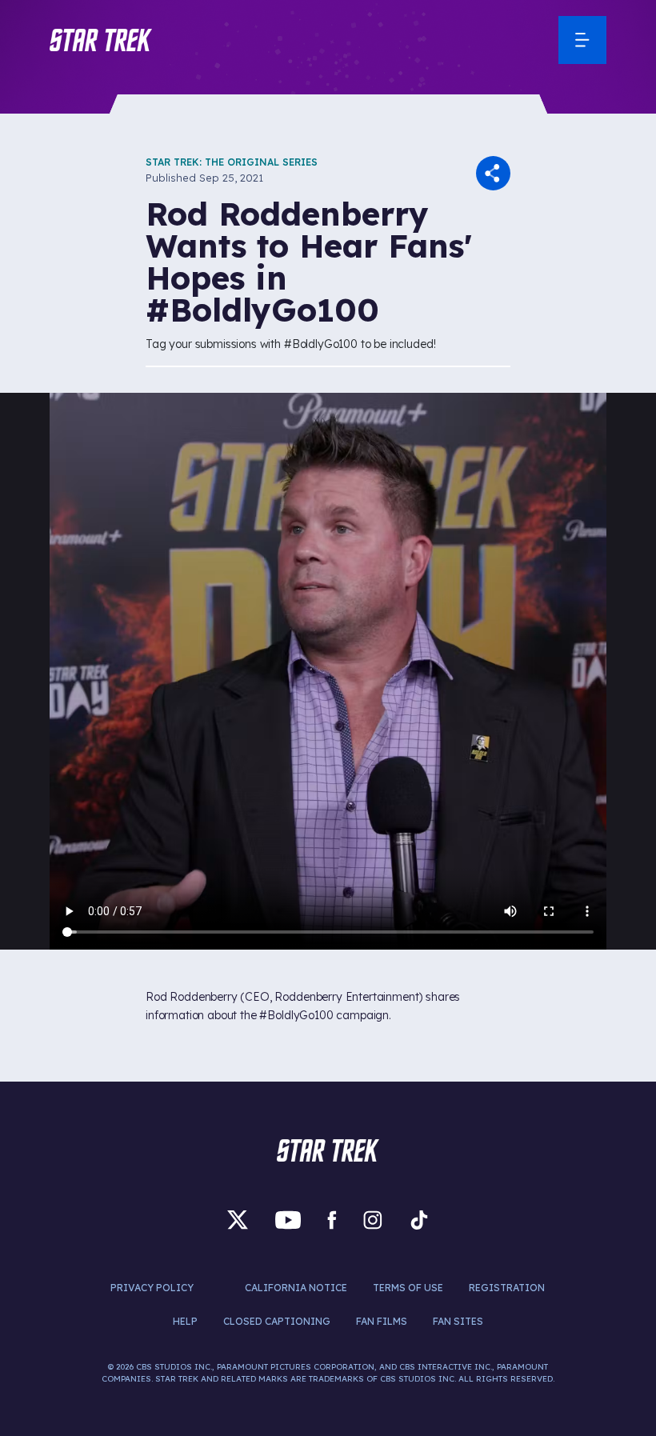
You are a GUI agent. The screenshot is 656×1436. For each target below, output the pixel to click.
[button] (101, 40)
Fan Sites (458, 1321)
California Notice (296, 1288)
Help (185, 1321)
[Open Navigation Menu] (582, 40)
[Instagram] (372, 1219)
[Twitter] (237, 1219)
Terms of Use (408, 1288)
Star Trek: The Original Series (232, 162)
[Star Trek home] (328, 1150)
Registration (507, 1288)
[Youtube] (288, 1219)
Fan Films (381, 1321)
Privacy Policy (152, 1288)
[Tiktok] (419, 1219)
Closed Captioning (276, 1321)
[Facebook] (332, 1219)
